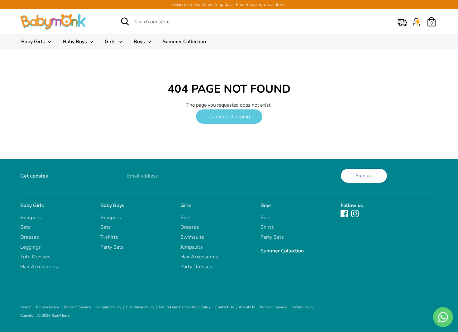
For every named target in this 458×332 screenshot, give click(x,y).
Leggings (30, 247)
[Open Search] (125, 21)
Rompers (30, 217)
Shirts (267, 227)
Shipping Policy (108, 307)
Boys (140, 41)
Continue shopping (229, 116)
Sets (25, 227)
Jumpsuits (191, 247)
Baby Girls (33, 41)
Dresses (29, 237)
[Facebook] (344, 213)
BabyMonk (60, 315)
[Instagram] (355, 213)
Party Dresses (196, 266)
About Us (247, 307)
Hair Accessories (39, 266)
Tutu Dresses (35, 256)
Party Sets (112, 247)
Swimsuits (192, 237)
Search (25, 307)
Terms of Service (77, 307)
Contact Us (224, 307)
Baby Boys (75, 41)
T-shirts (109, 237)
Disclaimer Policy (140, 307)
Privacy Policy (47, 307)
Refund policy (302, 307)
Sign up (363, 175)
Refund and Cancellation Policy (185, 307)
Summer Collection (184, 41)
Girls (111, 41)
